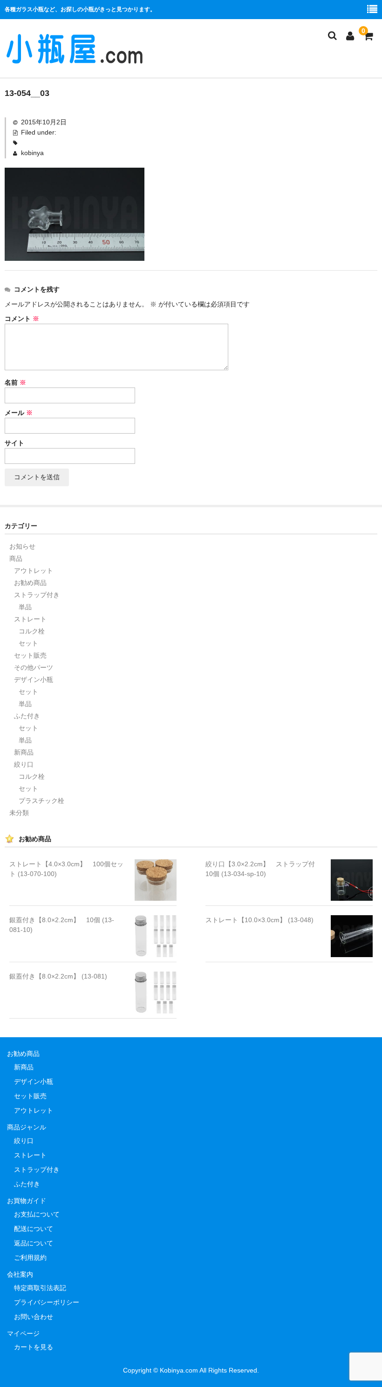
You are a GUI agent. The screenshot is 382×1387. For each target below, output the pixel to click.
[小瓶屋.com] (74, 59)
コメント (22, 318)
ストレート (30, 619)
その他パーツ (33, 667)
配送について (33, 1228)
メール (19, 412)
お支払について (37, 1214)
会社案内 (20, 1274)
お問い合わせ (33, 1316)
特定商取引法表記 (40, 1288)
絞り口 (24, 764)
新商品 (24, 752)
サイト (14, 443)
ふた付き (27, 716)
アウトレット (33, 570)
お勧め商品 (30, 582)
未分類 (19, 812)
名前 (15, 382)
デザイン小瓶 (33, 679)
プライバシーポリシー (46, 1302)
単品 (25, 607)
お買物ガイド (26, 1200)
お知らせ (22, 546)
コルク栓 (32, 631)
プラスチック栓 (41, 800)
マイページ (23, 1333)
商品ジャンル (26, 1127)
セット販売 (30, 655)
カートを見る (33, 1347)
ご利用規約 (30, 1257)
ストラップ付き (37, 594)
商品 (15, 558)
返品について (33, 1243)
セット (28, 643)
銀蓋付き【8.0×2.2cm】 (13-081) (58, 976)
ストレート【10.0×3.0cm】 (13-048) (259, 920)
